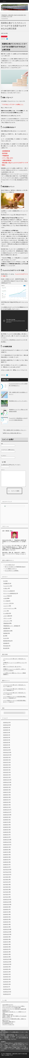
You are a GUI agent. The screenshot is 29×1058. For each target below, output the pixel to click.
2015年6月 (5, 944)
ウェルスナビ (4, 36)
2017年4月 (5, 889)
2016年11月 (6, 902)
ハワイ (5, 610)
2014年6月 (5, 974)
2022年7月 (5, 732)
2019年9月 (5, 817)
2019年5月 (5, 827)
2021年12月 (6, 750)
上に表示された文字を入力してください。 (11, 464)
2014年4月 (5, 979)
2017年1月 (5, 897)
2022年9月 (5, 727)
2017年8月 (5, 879)
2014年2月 (5, 984)
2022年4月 (5, 740)
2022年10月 (6, 725)
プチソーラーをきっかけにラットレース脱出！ (13, 1006)
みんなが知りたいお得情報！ (12, 570)
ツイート (3, 38)
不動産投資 (6, 623)
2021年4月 (5, 769)
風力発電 (5, 648)
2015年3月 (5, 951)
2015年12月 (6, 929)
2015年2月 (5, 954)
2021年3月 (5, 772)
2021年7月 (5, 762)
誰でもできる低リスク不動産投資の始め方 (15, 566)
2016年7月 (5, 912)
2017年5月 (5, 887)
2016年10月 (6, 904)
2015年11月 (6, 931)
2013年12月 (6, 989)
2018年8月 (5, 849)
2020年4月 (5, 799)
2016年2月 (5, 924)
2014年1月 (5, 986)
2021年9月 (5, 757)
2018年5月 (5, 857)
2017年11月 (6, 872)
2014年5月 (5, 976)
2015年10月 (6, 934)
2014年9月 (5, 966)
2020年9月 (5, 787)
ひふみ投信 (6, 613)
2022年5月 (5, 737)
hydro (8, 686)
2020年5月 (5, 797)
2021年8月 (5, 759)
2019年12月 (6, 809)
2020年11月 (6, 782)
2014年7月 (5, 971)
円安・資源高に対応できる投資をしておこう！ (14, 430)
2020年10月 (6, 784)
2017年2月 (5, 894)
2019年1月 (5, 837)
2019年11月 (6, 812)
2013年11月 (6, 991)
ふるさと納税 (6, 615)
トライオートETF (7, 603)
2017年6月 (5, 884)
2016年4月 (5, 919)
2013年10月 (6, 994)
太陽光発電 (6, 630)
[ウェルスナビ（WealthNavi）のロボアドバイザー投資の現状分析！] (4, 423)
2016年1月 (5, 927)
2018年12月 (6, 839)
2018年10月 (6, 844)
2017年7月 (5, 882)
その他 (5, 598)
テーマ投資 (6, 600)
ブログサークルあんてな (8, 1024)
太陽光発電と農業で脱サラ (8, 1021)
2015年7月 (5, 941)
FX (4, 581)
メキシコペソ (6, 620)
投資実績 (5, 633)
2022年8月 (5, 730)
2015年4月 (5, 949)
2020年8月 (5, 789)
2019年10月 (6, 814)
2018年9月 (5, 847)
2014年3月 (5, 981)
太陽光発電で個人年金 (7, 1014)
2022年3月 (5, 742)
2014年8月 (5, 969)
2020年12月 (6, 779)
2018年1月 (5, 867)
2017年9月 (5, 877)
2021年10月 (6, 755)
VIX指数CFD (6, 583)
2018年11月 (6, 842)
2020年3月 (5, 802)
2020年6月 (5, 794)
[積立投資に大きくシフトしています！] (4, 405)
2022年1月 (5, 747)
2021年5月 (5, 767)
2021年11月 (6, 752)
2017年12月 (6, 869)
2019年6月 (5, 824)
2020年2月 (5, 804)
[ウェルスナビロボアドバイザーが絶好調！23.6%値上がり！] (4, 388)
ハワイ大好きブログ (10, 564)
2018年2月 (5, 864)
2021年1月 (5, 777)
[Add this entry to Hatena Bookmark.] (7, 39)
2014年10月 (6, 964)
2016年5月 (5, 917)
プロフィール (6, 618)
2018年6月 (5, 854)
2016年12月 (6, 899)
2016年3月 (5, 922)
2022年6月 (5, 735)
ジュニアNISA (6, 596)
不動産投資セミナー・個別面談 (10, 625)
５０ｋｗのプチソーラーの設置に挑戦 (11, 1007)
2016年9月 (5, 907)
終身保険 (5, 643)
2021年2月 (5, 774)
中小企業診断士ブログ (7, 1023)
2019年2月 (5, 834)
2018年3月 (5, 862)
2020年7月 (5, 792)
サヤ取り (5, 588)
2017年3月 (5, 892)
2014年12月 (6, 959)
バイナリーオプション (8, 608)
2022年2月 (5, 745)
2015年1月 (5, 956)
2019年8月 (5, 819)
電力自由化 (6, 645)
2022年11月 (6, 722)
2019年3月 (5, 832)
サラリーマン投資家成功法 (9, 593)
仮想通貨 (5, 628)
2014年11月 (6, 961)
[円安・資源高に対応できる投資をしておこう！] (4, 397)
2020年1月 (5, 807)
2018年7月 (5, 852)
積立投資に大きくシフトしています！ (18, 401)
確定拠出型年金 (7, 640)
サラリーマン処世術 (8, 591)
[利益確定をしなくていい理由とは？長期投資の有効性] (4, 414)
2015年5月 (5, 946)
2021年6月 (5, 764)
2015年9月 (5, 936)
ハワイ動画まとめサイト (11, 568)
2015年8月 (5, 939)
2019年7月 (5, 822)
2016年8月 (5, 909)
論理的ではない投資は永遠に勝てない (12, 433)
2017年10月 (6, 874)
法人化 (5, 638)
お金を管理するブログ (7, 1004)
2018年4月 (5, 859)
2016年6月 (5, 914)
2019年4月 (5, 829)
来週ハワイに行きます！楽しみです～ (12, 666)
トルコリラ (6, 605)
